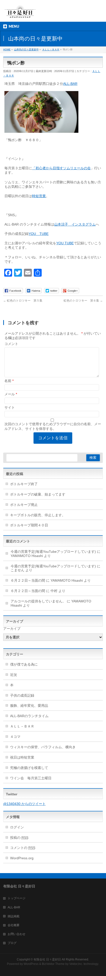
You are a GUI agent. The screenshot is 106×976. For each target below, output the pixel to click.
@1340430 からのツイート (24, 804)
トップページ (16, 898)
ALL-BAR (70, 84)
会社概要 (13, 925)
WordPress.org (22, 858)
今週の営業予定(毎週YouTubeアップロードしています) (53, 552)
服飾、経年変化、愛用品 (29, 706)
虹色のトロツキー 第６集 (83, 300)
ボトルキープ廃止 (24, 505)
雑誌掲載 (13, 916)
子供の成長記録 (22, 695)
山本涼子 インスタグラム (75, 224)
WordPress (31, 964)
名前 (9, 381)
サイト (9, 407)
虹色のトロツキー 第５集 (22, 300)
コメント (11, 344)
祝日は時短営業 (22, 757)
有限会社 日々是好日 (47, 959)
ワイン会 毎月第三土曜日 (31, 778)
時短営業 (39, 196)
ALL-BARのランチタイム (31, 716)
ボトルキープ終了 (24, 484)
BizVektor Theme (53, 964)
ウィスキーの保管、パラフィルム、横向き (43, 747)
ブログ (12, 943)
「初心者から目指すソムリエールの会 (61, 168)
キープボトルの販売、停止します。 (37, 515)
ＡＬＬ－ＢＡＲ (22, 726)
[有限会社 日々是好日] (20, 13)
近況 (13, 675)
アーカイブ (11, 629)
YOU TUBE (39, 234)
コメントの (22, 848)
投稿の (19, 838)
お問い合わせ (16, 934)
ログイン (17, 827)
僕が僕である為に (24, 664)
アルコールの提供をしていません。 (38, 601)
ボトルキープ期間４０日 (29, 525)
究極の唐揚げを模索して (29, 768)
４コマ (15, 737)
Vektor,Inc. (76, 964)
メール (10, 394)
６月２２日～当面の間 (28, 580)
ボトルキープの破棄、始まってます (37, 494)
